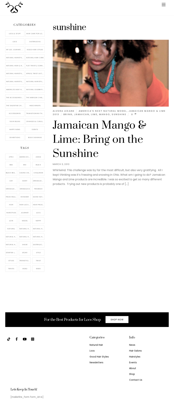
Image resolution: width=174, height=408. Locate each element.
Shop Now (117, 319)
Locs (15, 41)
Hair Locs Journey (25, 204)
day (11, 181)
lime (94, 114)
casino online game (25, 173)
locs (38, 213)
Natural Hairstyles (15, 57)
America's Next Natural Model (103, 111)
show (24, 244)
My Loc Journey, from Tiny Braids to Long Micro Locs (15, 49)
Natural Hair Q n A (15, 65)
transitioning (25, 260)
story (25, 252)
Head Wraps (35, 105)
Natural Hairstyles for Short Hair (15, 81)
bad (11, 165)
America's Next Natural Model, (25, 157)
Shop (132, 374)
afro (11, 157)
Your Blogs (15, 121)
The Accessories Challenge (15, 97)
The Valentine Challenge (15, 105)
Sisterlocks (34, 41)
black (38, 165)
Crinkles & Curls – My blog (35, 121)
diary (24, 181)
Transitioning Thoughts (35, 113)
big (24, 165)
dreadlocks (38, 181)
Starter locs (11, 252)
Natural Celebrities (35, 89)
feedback (38, 189)
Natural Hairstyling (11, 244)
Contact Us (135, 380)
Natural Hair (25, 229)
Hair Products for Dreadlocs (38, 204)
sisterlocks (38, 244)
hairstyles (11, 213)
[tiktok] (8, 338)
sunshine (119, 114)
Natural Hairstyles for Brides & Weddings (35, 81)
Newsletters (96, 362)
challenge (38, 173)
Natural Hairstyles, (38, 237)
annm (38, 157)
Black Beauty (11, 173)
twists (11, 268)
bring (67, 114)
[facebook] (16, 338)
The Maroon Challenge (35, 97)
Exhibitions (15, 137)
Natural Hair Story (25, 237)
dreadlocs (25, 189)
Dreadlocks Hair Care (11, 189)
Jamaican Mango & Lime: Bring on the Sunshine (99, 140)
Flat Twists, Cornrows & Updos (35, 65)
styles (11, 260)
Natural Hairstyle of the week (15, 73)
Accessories (15, 113)
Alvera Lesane (63, 111)
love (11, 221)
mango (104, 114)
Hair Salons (135, 350)
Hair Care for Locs (35, 33)
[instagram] (32, 338)
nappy (38, 221)
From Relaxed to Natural (11, 197)
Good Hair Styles (35, 49)
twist (38, 260)
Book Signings (35, 137)
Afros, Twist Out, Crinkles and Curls (35, 73)
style (38, 252)
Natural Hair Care (35, 57)
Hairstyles (134, 356)
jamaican (81, 114)
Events (35, 129)
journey (25, 213)
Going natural (38, 197)
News (132, 345)
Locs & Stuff (15, 33)
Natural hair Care (38, 229)
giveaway (25, 197)
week (38, 268)
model (25, 221)
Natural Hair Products (11, 237)
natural (11, 229)
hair (11, 204)
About (132, 368)
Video (24, 268)
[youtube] (24, 338)
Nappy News (14, 129)
